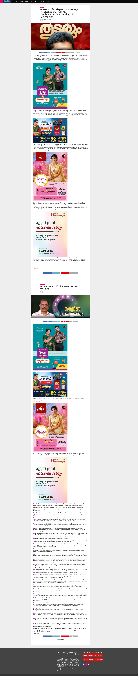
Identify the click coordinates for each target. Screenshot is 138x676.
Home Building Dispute (87, 656)
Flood (101, 655)
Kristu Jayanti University (98, 656)
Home (17, 1)
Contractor (85, 660)
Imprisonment (91, 660)
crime (84, 652)
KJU (92, 656)
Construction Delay (92, 659)
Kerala (26, 1)
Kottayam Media (48, 19)
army (92, 652)
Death (87, 652)
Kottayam (21, 1)
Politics (30, 1)
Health (35, 1)
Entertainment (41, 1)
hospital (95, 652)
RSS (89, 652)
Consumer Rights (100, 659)
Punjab (95, 655)
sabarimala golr (90, 655)
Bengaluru (100, 660)
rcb (101, 652)
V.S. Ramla (96, 660)
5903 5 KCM (85, 655)
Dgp (98, 655)
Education (47, 1)
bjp (98, 652)
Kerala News (85, 659)
